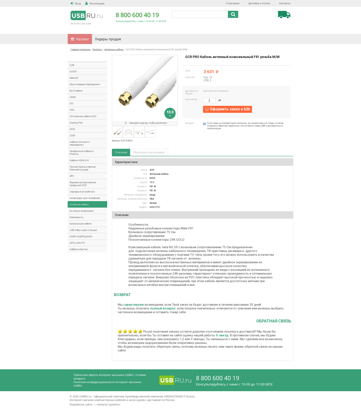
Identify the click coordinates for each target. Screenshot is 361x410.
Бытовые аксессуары (82, 210)
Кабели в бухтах (79, 249)
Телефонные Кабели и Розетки (82, 152)
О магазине (232, 3)
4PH (72, 176)
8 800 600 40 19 (137, 15)
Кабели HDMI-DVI (79, 160)
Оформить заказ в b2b (230, 109)
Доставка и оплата (259, 3)
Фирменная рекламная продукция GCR (83, 184)
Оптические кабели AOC (83, 116)
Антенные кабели (114, 49)
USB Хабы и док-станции (83, 230)
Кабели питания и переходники (79, 143)
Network (74, 77)
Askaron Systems (108, 404)
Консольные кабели (80, 223)
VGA (72, 109)
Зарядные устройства (82, 191)
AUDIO (73, 71)
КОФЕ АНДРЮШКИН (81, 236)
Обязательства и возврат (149, 152)
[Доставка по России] (284, 14)
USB (72, 65)
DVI (71, 103)
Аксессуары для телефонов (85, 198)
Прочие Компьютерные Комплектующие (83, 168)
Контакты (284, 3)
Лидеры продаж (108, 39)
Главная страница (81, 49)
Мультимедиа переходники (85, 84)
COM (72, 135)
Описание (121, 152)
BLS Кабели (76, 90)
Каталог (82, 39)
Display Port (76, 122)
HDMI (73, 97)
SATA (72, 129)
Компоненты (76, 217)
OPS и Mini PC (77, 242)
